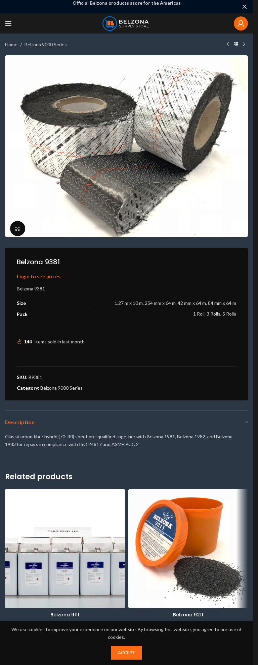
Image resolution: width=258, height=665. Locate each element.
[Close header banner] (244, 6)
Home (11, 44)
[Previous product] (228, 45)
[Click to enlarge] (17, 224)
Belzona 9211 (188, 610)
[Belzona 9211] (188, 545)
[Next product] (244, 45)
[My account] (240, 23)
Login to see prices (38, 272)
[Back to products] (236, 45)
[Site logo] (126, 23)
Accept (126, 652)
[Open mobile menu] (8, 23)
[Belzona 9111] (65, 545)
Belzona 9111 (64, 610)
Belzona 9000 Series (46, 44)
